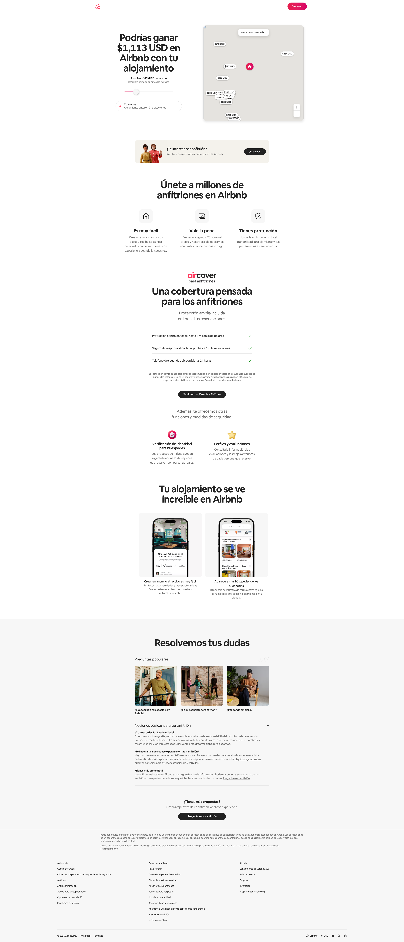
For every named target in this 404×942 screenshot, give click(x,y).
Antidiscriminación (67, 885)
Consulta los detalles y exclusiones (223, 380)
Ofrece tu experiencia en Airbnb (165, 874)
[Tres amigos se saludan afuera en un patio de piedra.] (202, 686)
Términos (98, 935)
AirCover (61, 880)
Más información (109, 848)
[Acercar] (297, 107)
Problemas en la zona (68, 903)
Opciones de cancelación (70, 897)
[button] (202, 726)
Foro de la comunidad (160, 897)
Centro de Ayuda (66, 868)
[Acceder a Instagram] (345, 936)
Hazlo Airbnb (155, 868)
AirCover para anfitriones (161, 885)
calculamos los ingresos (157, 82)
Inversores (245, 885)
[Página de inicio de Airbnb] (97, 6)
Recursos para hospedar (161, 891)
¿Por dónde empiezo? (239, 710)
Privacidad (85, 935)
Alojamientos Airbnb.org (252, 891)
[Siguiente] (266, 659)
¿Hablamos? (255, 151)
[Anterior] (260, 659)
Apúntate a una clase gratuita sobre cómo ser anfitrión (177, 908)
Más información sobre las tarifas (210, 744)
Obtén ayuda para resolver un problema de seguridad (84, 874)
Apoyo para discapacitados (71, 891)
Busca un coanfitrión (159, 914)
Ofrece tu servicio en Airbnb (163, 880)
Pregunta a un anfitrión (236, 778)
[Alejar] (297, 114)
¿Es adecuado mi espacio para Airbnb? (152, 711)
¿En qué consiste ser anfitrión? (199, 710)
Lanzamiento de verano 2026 (254, 868)
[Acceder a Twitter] (339, 936)
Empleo (244, 880)
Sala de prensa (247, 874)
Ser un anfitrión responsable (163, 903)
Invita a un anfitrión (158, 920)
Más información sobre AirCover (202, 394)
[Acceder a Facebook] (333, 936)
